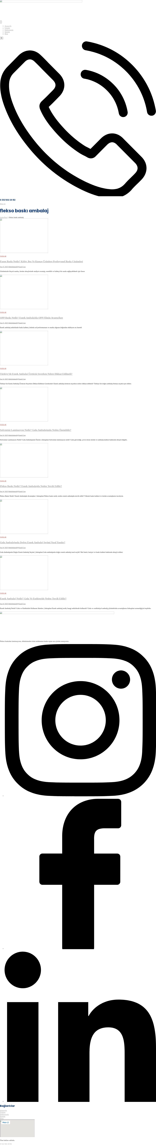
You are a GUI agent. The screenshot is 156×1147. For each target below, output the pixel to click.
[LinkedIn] (80, 1101)
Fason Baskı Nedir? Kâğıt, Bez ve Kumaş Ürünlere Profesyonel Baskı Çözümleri (41, 261)
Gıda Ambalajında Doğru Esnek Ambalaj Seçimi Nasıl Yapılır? (32, 542)
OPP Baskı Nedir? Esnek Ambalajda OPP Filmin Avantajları (31, 317)
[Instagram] (80, 796)
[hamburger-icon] (1, 22)
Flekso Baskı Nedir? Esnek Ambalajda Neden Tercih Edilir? (31, 486)
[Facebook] (80, 948)
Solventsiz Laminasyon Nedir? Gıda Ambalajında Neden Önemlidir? (35, 430)
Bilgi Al (2, 204)
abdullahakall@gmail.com (17, 267)
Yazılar (3, 256)
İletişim (7, 32)
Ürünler (7, 28)
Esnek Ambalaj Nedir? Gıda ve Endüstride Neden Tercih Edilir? (33, 598)
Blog (6, 34)
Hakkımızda (9, 30)
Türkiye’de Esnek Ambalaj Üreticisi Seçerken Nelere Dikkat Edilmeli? (36, 373)
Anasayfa (8, 26)
